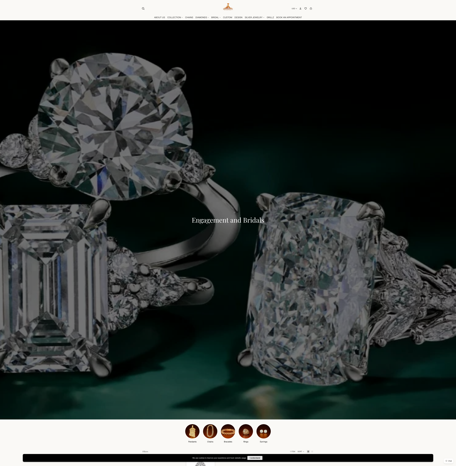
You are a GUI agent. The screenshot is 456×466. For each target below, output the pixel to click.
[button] (301, 451)
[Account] (300, 8)
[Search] (143, 8)
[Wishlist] (305, 8)
